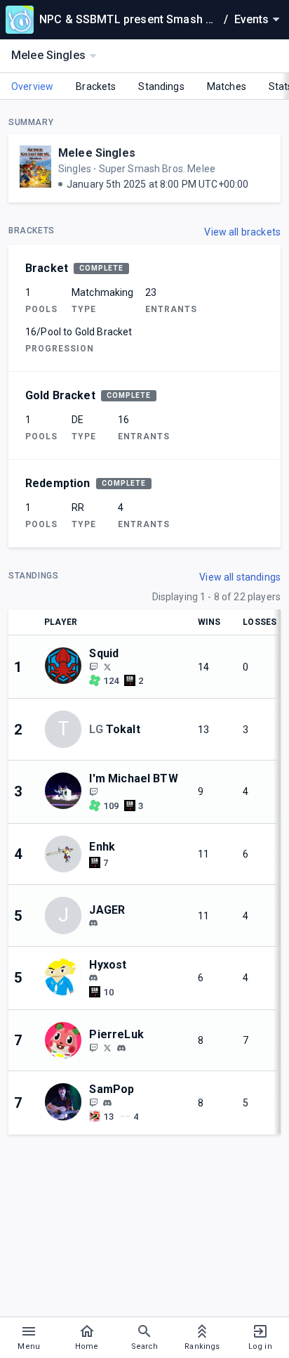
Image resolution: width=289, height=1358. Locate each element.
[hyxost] (93, 978)
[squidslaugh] (107, 666)
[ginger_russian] (107, 1047)
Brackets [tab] (96, 86)
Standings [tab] (161, 86)
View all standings (240, 577)
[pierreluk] (121, 1048)
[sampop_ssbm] (93, 1102)
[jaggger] (93, 923)
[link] (93, 923)
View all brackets (242, 232)
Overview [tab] (32, 86)
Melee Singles (96, 153)
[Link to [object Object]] (66, 667)
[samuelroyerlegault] (107, 1103)
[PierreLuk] (93, 1047)
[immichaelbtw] (93, 791)
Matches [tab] (226, 86)
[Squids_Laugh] (93, 666)
